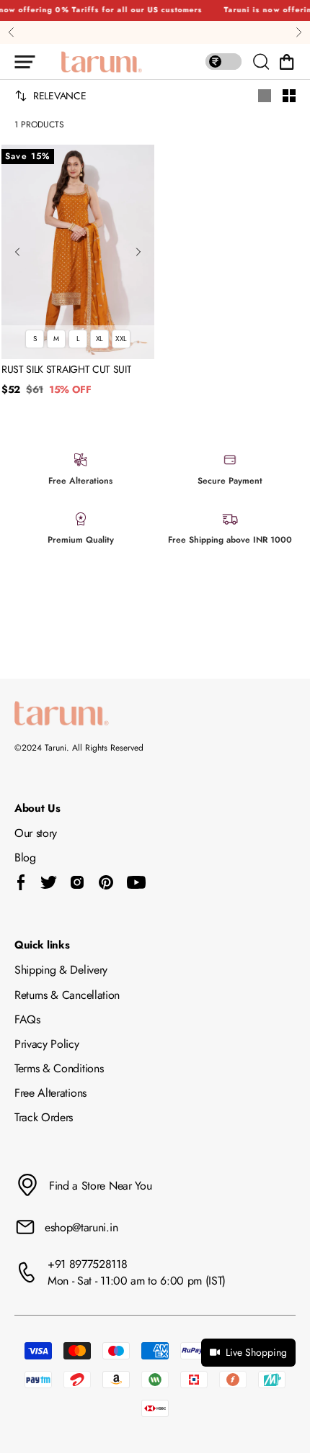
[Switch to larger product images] (264, 95)
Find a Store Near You (100, 1185)
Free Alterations (50, 1093)
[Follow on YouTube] (136, 882)
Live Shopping (256, 1352)
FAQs (27, 1019)
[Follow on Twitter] (48, 882)
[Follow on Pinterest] (106, 882)
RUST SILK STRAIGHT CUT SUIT (66, 369)
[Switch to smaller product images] (289, 95)
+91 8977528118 (88, 1264)
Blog (25, 857)
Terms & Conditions (58, 1068)
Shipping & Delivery (60, 969)
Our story (35, 833)
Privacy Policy (46, 1044)
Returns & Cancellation (67, 995)
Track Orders (43, 1117)
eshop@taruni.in (81, 1227)
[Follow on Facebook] (21, 882)
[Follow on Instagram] (77, 882)
